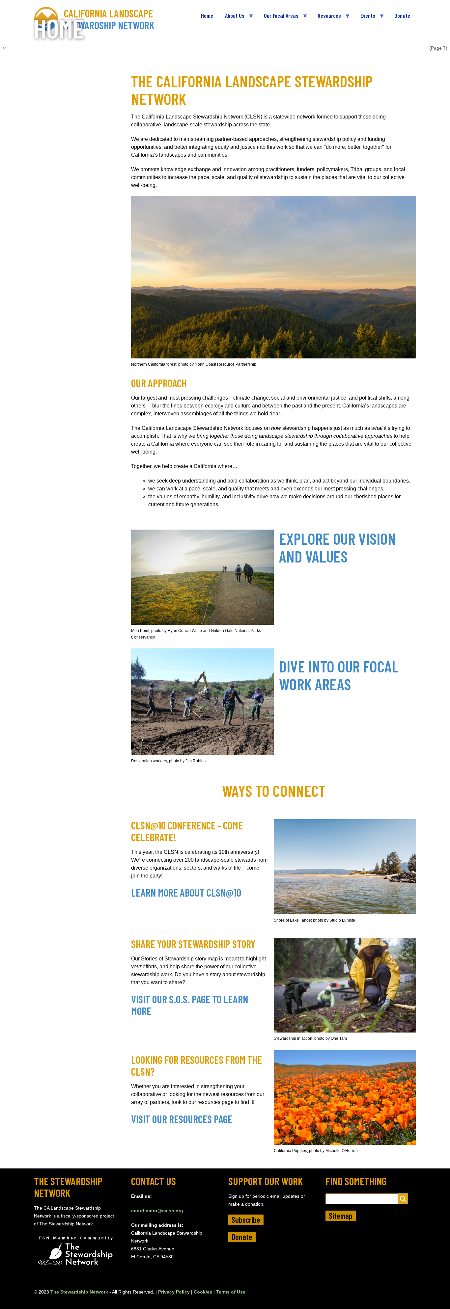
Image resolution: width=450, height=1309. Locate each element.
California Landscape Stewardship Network (109, 19)
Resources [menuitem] (326, 18)
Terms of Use (230, 1292)
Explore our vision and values (337, 547)
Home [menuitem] (207, 15)
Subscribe (246, 1219)
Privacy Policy (174, 1292)
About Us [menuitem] (231, 18)
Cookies (203, 1292)
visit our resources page (181, 1119)
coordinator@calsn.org (157, 1210)
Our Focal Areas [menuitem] (278, 18)
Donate (242, 1237)
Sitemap (340, 1215)
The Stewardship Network (79, 1292)
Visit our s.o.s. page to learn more (189, 1005)
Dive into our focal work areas (339, 675)
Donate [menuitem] (402, 15)
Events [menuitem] (364, 18)
